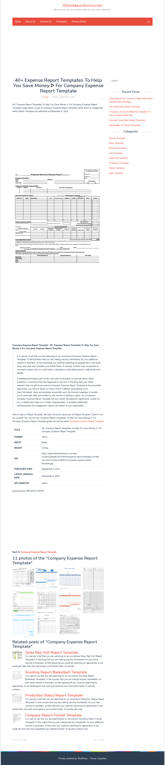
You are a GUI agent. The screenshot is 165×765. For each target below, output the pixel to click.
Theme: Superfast (98, 758)
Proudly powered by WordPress (73, 758)
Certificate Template (118, 157)
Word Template (116, 172)
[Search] (149, 22)
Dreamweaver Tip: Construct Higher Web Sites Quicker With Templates (131, 100)
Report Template (116, 167)
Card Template (116, 153)
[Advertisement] (82, 51)
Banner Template (117, 137)
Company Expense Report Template (86, 421)
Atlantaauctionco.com (82, 5)
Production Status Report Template (54, 695)
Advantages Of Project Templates (125, 125)
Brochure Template (118, 148)
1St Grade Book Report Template (124, 106)
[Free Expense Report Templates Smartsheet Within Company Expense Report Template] (70, 602)
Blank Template (116, 142)
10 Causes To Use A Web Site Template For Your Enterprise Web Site (129, 113)
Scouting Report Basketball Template (56, 672)
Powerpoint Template (119, 162)
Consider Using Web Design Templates (127, 120)
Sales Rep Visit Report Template (51, 652)
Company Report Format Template (53, 715)
